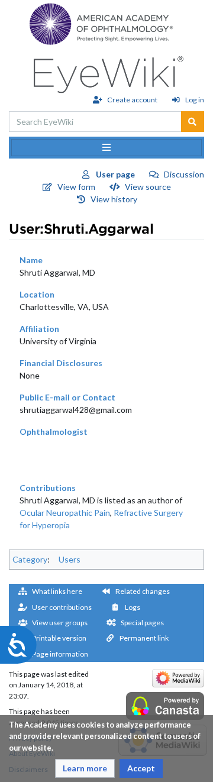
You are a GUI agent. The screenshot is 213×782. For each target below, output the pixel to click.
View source (148, 187)
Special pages (142, 622)
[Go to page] (192, 121)
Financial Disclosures (61, 363)
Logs (132, 607)
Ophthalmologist (54, 431)
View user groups (60, 622)
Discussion (184, 174)
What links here (57, 591)
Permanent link (144, 638)
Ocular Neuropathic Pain (65, 513)
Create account (132, 99)
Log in (194, 99)
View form (76, 187)
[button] (85, 768)
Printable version (59, 638)
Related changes (142, 591)
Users (69, 559)
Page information (60, 653)
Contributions (48, 488)
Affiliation (39, 329)
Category (29, 559)
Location (37, 294)
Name (31, 260)
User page (115, 174)
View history (114, 199)
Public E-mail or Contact (67, 397)
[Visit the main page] (107, 71)
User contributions (62, 607)
